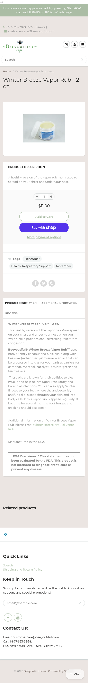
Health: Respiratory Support (31, 266)
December (32, 259)
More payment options (44, 237)
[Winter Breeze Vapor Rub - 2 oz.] (44, 128)
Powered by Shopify (61, 671)
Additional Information (59, 302)
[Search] (82, 59)
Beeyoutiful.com (35, 671)
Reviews (11, 313)
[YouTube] (18, 617)
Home (7, 71)
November (63, 266)
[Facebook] (8, 617)
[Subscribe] (79, 603)
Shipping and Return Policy (22, 569)
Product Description (21, 302)
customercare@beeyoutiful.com (31, 31)
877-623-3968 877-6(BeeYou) (27, 27)
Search (8, 565)
